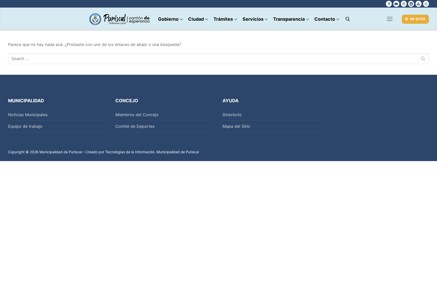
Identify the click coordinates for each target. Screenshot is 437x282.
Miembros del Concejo (137, 114)
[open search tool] (347, 19)
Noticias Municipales (28, 114)
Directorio (232, 114)
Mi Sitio (417, 19)
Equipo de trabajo (25, 126)
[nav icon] (390, 19)
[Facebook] (389, 4)
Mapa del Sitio (236, 126)
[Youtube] (396, 4)
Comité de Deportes (135, 126)
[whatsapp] (426, 4)
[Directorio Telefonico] (411, 4)
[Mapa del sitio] (418, 4)
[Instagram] (404, 4)
